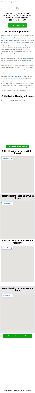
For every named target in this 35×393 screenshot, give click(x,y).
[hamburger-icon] (31, 3)
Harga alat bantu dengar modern (12, 364)
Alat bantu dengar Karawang (10, 354)
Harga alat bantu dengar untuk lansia (13, 367)
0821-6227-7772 (6, 380)
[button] (2, 8)
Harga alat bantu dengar (9, 361)
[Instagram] (16, 384)
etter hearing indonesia (8, 40)
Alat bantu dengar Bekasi (9, 351)
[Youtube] (19, 384)
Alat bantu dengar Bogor (9, 348)
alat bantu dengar (25, 47)
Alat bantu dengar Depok (9, 344)
